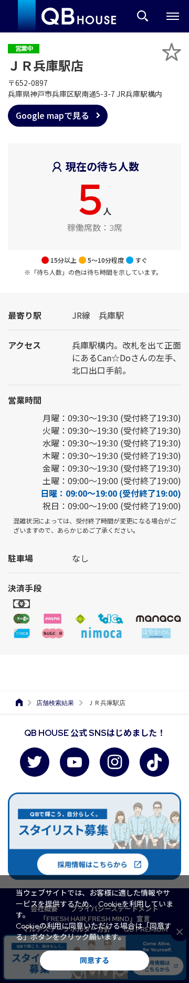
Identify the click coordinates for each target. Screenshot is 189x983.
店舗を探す (142, 16)
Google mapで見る (52, 115)
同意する (94, 960)
